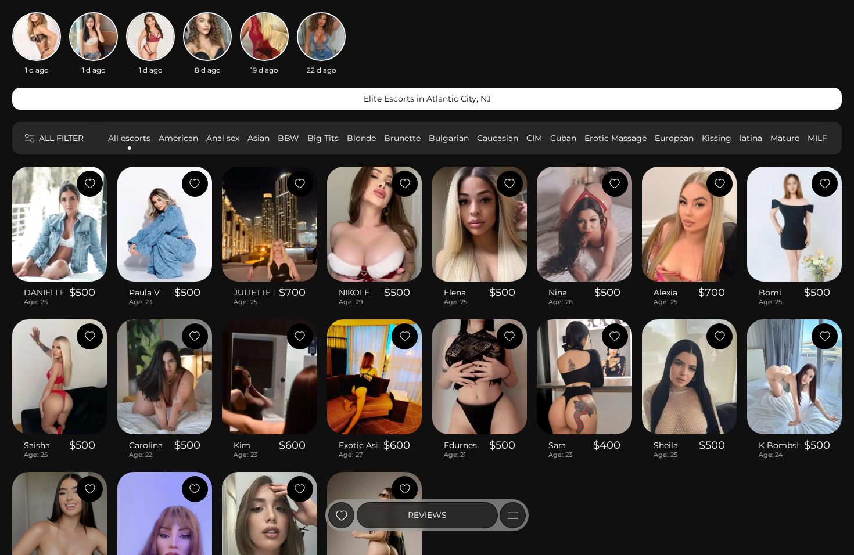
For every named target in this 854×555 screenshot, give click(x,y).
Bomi (770, 292)
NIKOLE (354, 292)
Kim (242, 445)
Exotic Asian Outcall (360, 445)
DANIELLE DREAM (45, 292)
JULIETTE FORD (255, 292)
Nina (557, 292)
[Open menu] (513, 515)
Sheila (666, 445)
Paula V (144, 292)
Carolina (146, 445)
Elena (455, 292)
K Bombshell (780, 445)
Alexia (665, 292)
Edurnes (460, 445)
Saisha (37, 445)
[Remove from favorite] (90, 184)
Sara (557, 445)
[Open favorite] (341, 515)
